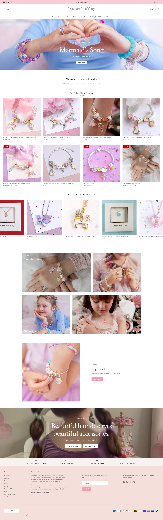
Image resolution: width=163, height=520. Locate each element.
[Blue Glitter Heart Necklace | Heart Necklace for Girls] (119, 217)
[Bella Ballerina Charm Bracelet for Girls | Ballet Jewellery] (101, 117)
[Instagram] (6, 2)
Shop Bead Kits (81, 54)
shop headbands (90, 446)
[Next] (159, 44)
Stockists (6, 478)
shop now (97, 379)
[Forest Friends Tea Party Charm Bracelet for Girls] (61, 117)
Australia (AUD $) (154, 2)
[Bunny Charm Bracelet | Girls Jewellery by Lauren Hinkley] (141, 117)
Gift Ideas (75, 17)
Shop (53, 17)
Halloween (108, 17)
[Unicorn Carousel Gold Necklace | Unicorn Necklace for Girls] (81, 217)
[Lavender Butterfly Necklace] (44, 217)
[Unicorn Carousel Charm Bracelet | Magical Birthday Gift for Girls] (22, 117)
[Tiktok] (9, 2)
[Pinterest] (11, 2)
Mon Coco (84, 17)
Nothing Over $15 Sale (96, 17)
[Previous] (3, 44)
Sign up (86, 488)
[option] (81, 44)
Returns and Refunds (9, 489)
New (59, 17)
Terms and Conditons (10, 494)
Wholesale (7, 475)
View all (81, 95)
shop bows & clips (73, 446)
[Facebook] (4, 2)
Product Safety (8, 481)
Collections (67, 17)
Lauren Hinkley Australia (13, 515)
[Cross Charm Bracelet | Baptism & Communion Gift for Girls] (61, 163)
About (6, 483)
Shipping (6, 492)
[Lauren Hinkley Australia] (81, 9)
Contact (6, 486)
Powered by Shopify (23, 515)
